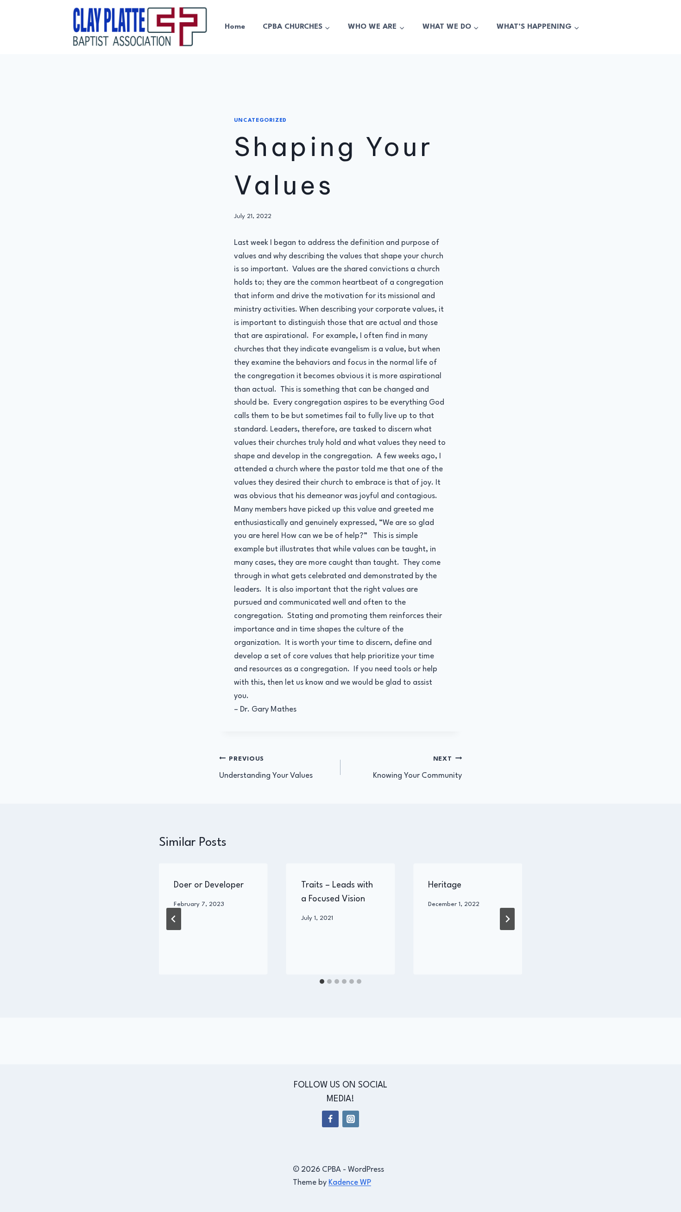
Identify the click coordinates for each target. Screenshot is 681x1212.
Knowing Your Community (417, 768)
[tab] (322, 981)
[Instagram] (350, 1119)
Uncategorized (260, 120)
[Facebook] (330, 1119)
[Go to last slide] (173, 919)
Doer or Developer (209, 885)
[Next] (507, 919)
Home (235, 27)
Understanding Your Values (266, 768)
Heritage (444, 885)
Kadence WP (349, 1183)
